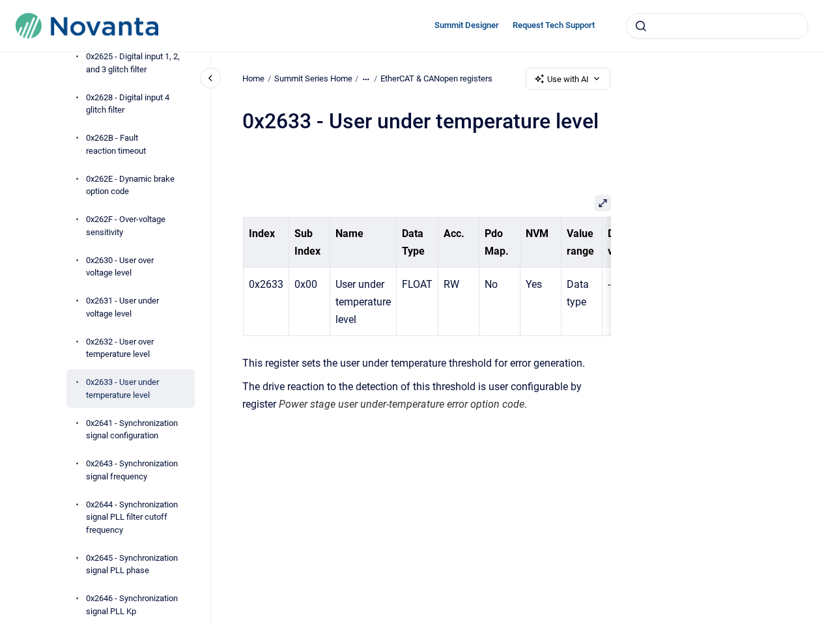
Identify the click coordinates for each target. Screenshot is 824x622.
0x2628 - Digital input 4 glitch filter (127, 103)
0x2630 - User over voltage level (120, 266)
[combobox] (717, 26)
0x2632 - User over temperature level (120, 348)
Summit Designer (466, 25)
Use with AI (568, 79)
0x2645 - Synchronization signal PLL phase (132, 564)
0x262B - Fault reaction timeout (116, 144)
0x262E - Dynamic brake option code (130, 185)
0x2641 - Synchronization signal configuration (132, 429)
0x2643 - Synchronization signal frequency (132, 470)
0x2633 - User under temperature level (122, 388)
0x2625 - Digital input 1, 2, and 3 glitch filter (133, 62)
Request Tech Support (554, 25)
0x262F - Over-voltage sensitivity (125, 225)
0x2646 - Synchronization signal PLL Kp (132, 604)
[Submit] (641, 26)
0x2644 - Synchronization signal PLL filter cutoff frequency (132, 517)
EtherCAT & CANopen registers (436, 78)
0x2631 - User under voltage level (122, 307)
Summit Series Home (313, 78)
